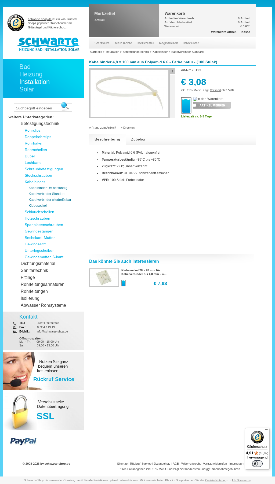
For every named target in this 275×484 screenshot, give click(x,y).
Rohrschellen (36, 149)
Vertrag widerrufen (215, 463)
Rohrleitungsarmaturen (42, 284)
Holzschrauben (37, 218)
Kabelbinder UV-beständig (48, 188)
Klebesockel (38, 206)
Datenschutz (162, 463)
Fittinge (28, 277)
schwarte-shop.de (40, 19)
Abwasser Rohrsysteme (43, 305)
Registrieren (168, 43)
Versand (215, 90)
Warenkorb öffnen (224, 32)
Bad (25, 66)
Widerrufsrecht (191, 463)
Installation (34, 81)
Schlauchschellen (39, 212)
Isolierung (30, 298)
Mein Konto (123, 43)
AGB (176, 463)
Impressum (236, 463)
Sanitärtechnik (34, 270)
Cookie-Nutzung (215, 480)
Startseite (102, 43)
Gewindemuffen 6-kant (44, 257)
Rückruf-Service (140, 463)
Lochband (33, 162)
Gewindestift (35, 244)
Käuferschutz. (57, 27)
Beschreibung (107, 139)
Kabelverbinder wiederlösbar (50, 200)
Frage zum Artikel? (104, 127)
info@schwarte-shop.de (52, 331)
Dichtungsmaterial (38, 263)
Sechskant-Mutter (40, 237)
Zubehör (138, 139)
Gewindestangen (39, 231)
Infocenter (191, 43)
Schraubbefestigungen (44, 169)
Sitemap (122, 463)
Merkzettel (146, 43)
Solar (26, 89)
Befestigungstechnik (40, 123)
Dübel (30, 156)
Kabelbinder (35, 182)
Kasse (245, 32)
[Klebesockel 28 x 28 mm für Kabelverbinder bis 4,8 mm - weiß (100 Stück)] (103, 285)
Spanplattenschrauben (44, 225)
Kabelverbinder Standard (47, 194)
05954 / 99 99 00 (48, 322)
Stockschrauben (38, 175)
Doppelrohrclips (38, 137)
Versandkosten (190, 469)
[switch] (257, 463)
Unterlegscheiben (40, 250)
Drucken (129, 127)
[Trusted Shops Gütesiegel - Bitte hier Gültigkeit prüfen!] (16, 22)
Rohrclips (33, 130)
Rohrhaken (34, 143)
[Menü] (266, 431)
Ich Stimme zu (241, 480)
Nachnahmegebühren (226, 469)
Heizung (30, 74)
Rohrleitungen (34, 291)
